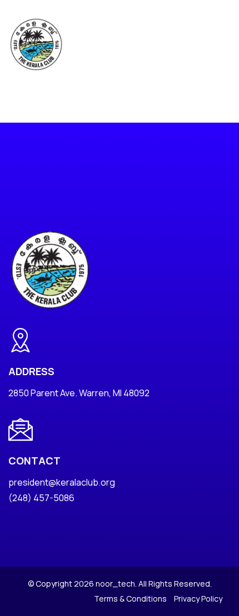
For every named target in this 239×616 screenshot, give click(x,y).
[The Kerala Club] (36, 43)
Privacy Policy (198, 598)
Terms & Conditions (130, 598)
